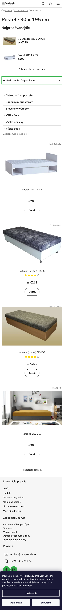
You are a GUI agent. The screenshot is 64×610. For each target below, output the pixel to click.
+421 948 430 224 (21, 561)
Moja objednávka (12, 511)
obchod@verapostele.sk (23, 554)
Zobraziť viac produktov (31, 69)
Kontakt (7, 493)
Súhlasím (46, 602)
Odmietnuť (16, 602)
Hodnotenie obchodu (14, 506)
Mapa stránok (10, 532)
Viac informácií (24, 585)
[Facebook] (6, 569)
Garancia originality (13, 497)
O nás (6, 488)
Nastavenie (31, 593)
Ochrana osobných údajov (16, 536)
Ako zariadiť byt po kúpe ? (16, 524)
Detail (32, 210)
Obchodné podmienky (14, 539)
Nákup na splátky (12, 502)
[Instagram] (13, 569)
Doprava (7, 528)
